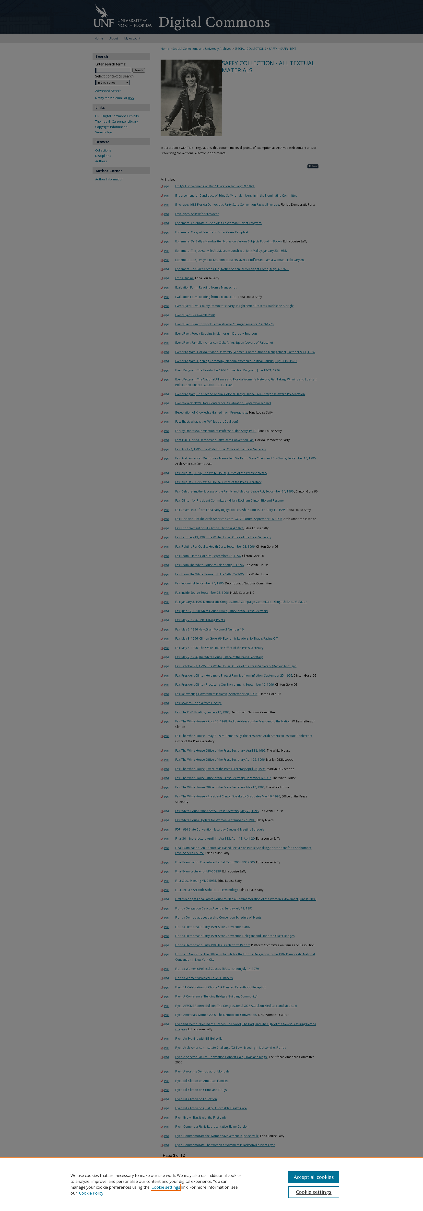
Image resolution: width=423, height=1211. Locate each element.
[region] (211, 1184)
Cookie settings (166, 1187)
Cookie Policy (91, 1193)
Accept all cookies (314, 1177)
